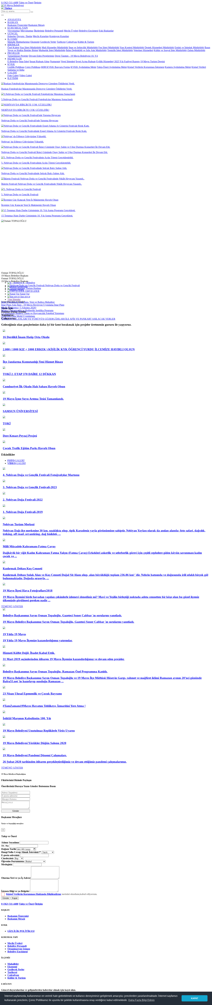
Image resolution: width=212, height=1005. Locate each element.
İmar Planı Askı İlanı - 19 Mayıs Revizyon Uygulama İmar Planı (32, 305)
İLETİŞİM (12, 78)
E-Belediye (12, 61)
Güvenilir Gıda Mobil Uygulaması (18, 316)
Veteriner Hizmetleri (143, 50)
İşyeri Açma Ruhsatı (86, 61)
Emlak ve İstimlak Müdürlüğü (189, 47)
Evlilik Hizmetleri (105, 61)
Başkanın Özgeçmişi (17, 25)
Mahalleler (13, 964)
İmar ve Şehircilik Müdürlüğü (83, 47)
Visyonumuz (13, 30)
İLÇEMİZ (12, 39)
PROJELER (13, 53)
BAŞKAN (12, 22)
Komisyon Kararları (59, 36)
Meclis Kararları (41, 36)
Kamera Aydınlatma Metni (178, 67)
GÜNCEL (12, 33)
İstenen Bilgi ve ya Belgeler (15, 891)
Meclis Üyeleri (71, 30)
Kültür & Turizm (86, 42)
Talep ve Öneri (26, 2)
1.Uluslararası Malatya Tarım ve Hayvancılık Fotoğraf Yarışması (32, 313)
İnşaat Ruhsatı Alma (39, 61)
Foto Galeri (13, 75)
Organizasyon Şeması (18, 948)
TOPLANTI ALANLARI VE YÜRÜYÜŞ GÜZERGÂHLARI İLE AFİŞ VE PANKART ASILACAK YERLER (58, 319)
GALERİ (12, 72)
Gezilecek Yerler (48, 42)
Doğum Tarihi (8, 849)
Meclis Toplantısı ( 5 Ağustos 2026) (18, 307)
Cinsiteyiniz (7, 858)
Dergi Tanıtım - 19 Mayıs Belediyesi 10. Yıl (76, 56)
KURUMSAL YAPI (17, 28)
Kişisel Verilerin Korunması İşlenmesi (145, 67)
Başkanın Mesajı (36, 25)
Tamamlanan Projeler (17, 56)
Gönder (15, 811)
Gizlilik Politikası (15, 67)
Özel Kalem (13, 47)
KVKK (11, 64)
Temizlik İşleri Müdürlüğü (120, 50)
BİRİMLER (13, 44)
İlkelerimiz (39, 30)
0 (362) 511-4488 (9, 2)
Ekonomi (34, 42)
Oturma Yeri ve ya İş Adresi (15, 878)
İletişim (37, 2)
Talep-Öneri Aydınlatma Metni (112, 67)
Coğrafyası (71, 42)
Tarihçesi (61, 42)
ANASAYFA (14, 19)
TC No (5, 845)
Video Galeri (25, 75)
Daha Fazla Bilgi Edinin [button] (141, 1000)
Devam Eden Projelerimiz (41, 56)
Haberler (11, 36)
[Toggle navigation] (2, 15)
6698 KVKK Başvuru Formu (55, 67)
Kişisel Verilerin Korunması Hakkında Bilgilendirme (33, 894)
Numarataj (55, 61)
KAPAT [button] (194, 998)
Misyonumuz (26, 30)
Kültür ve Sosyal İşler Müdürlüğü (170, 50)
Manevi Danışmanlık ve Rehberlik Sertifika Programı (27, 310)
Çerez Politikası (32, 67)
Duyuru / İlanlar (24, 36)
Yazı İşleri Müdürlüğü (30, 47)
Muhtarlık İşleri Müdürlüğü (52, 50)
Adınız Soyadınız (10, 842)
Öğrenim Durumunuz (12, 861)
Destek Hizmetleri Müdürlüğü (159, 47)
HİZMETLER (14, 58)
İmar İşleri (24, 61)
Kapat (14, 898)
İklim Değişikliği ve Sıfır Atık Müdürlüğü (86, 50)
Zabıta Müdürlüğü (196, 50)
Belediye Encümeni (88, 30)
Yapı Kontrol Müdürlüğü (132, 47)
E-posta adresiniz (10, 855)
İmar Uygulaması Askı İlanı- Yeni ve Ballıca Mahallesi (27, 302)
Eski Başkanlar (106, 30)
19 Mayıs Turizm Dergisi (152, 61)
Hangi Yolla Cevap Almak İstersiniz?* (21, 852)
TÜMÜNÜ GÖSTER (12, 606)
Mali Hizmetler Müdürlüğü (55, 47)
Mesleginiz (6, 864)
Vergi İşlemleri (68, 61)
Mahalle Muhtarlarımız (18, 42)
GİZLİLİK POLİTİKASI (20, 931)
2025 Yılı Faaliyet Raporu (127, 61)
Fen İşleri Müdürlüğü (108, 47)
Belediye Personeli (54, 30)
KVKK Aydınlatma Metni (83, 67)
